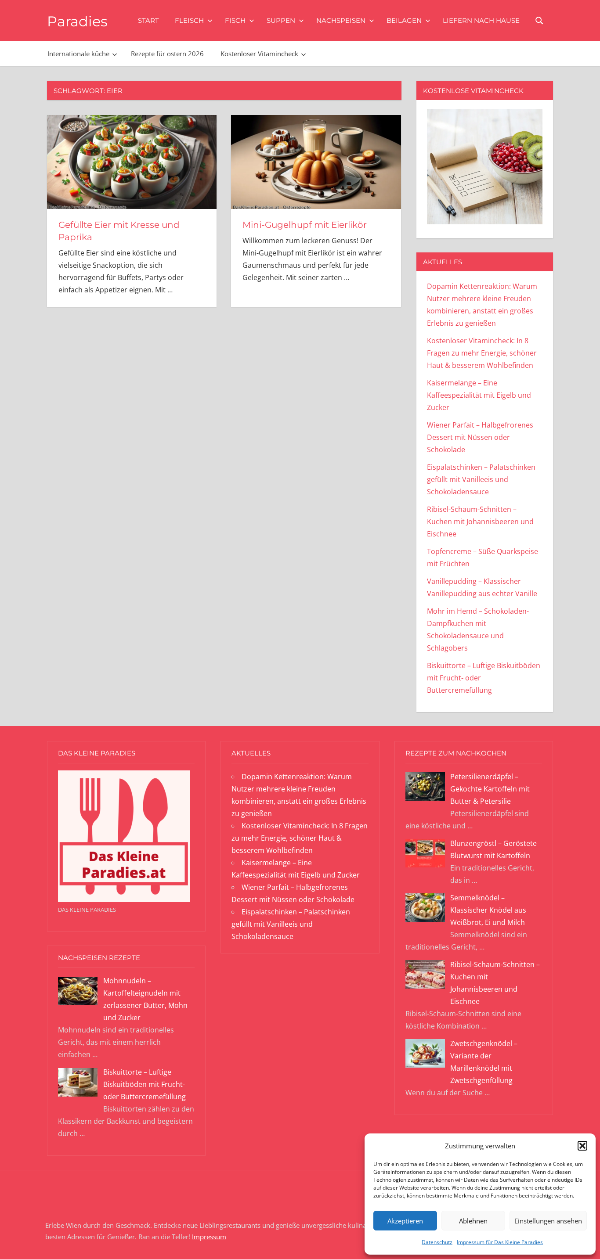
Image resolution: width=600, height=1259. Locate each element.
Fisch (235, 20)
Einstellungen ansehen (548, 1220)
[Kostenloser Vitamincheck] (484, 222)
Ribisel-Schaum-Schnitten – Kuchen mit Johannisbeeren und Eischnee (480, 521)
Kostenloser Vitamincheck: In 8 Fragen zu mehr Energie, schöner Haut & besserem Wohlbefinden (482, 353)
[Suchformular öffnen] (540, 20)
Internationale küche (78, 53)
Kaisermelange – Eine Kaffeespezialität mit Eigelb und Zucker (479, 395)
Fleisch (189, 20)
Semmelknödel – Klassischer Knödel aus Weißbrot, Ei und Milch (488, 910)
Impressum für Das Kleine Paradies (500, 1242)
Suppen (281, 20)
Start (148, 20)
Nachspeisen (340, 20)
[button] (582, 1145)
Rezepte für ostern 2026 (167, 53)
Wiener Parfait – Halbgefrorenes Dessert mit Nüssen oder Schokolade (480, 437)
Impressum (209, 1236)
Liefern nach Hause (481, 20)
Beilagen (404, 20)
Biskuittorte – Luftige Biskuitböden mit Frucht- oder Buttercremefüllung (144, 1084)
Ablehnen (473, 1220)
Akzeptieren (405, 1220)
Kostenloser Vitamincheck (259, 53)
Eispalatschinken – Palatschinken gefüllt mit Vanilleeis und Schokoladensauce (481, 479)
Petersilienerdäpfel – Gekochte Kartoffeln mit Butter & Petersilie (490, 789)
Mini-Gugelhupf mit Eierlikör (304, 224)
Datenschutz (437, 1242)
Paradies (77, 21)
